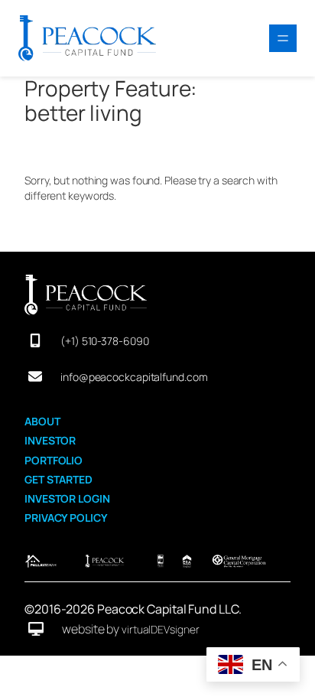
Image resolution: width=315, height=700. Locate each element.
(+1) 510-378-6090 (104, 341)
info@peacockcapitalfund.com (133, 377)
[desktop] (35, 628)
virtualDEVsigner (160, 629)
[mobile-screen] (35, 340)
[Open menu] (283, 38)
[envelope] (35, 376)
